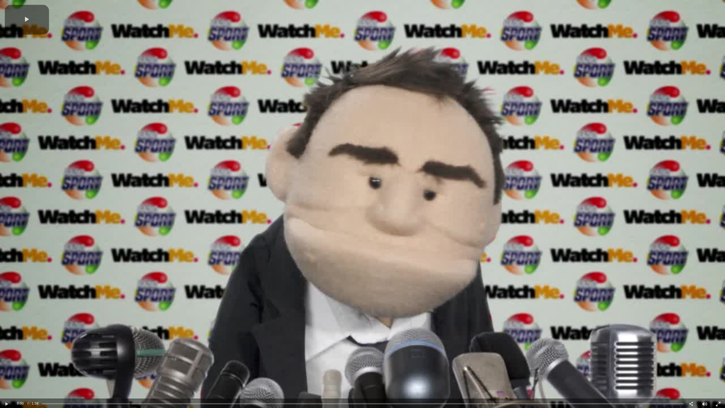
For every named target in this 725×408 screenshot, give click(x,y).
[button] (27, 20)
